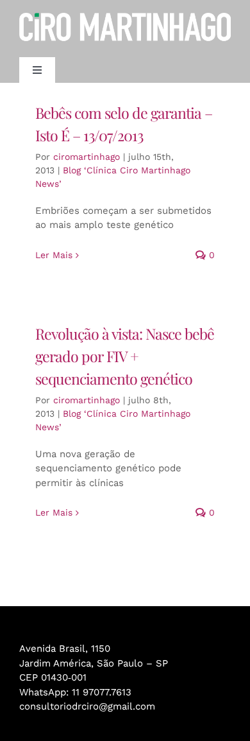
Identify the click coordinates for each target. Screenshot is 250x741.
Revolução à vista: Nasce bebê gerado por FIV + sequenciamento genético (124, 356)
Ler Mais (53, 255)
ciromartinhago (86, 157)
